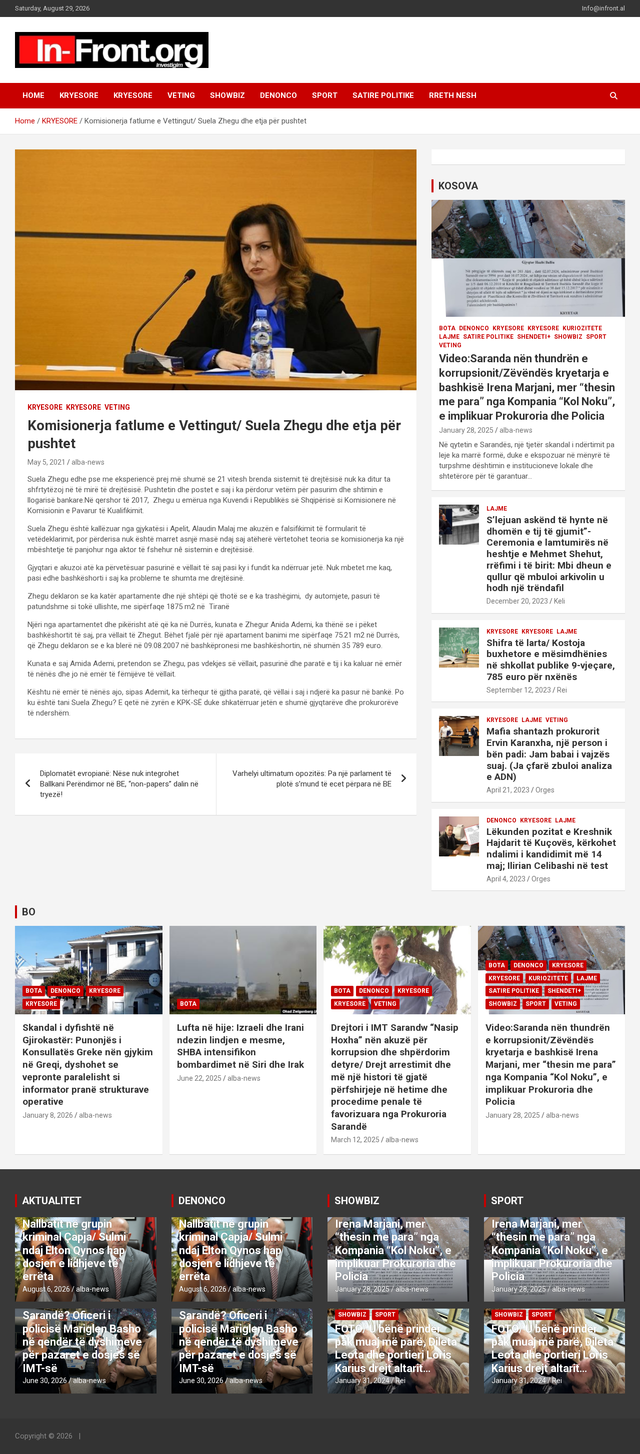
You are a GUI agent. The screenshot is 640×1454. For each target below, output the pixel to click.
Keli (559, 601)
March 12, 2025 (355, 1140)
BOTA (447, 328)
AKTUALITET (52, 1201)
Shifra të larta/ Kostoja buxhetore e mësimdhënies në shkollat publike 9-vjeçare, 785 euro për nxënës (550, 660)
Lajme (449, 336)
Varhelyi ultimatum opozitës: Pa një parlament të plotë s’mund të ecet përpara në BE (312, 778)
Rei (562, 690)
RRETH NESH (452, 95)
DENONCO (278, 95)
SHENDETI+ (533, 336)
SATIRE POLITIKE (383, 95)
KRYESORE (79, 95)
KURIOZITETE (582, 328)
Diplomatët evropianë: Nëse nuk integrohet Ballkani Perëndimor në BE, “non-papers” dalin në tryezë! (119, 784)
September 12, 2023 (518, 690)
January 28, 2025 (466, 430)
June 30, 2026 (44, 1381)
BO (29, 912)
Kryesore (133, 95)
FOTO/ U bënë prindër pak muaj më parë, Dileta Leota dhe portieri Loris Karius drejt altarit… (396, 1349)
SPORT (325, 95)
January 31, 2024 (362, 1381)
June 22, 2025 (199, 1078)
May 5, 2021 (47, 462)
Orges (545, 790)
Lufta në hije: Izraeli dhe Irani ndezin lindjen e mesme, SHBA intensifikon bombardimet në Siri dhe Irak (240, 1046)
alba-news (88, 462)
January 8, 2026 (47, 1115)
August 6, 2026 (46, 1289)
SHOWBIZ (227, 95)
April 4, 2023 (506, 879)
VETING (181, 95)
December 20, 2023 (517, 601)
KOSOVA (458, 186)
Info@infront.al (603, 8)
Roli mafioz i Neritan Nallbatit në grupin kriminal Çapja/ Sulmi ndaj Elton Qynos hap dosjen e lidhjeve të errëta (74, 1243)
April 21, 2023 (508, 790)
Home (33, 95)
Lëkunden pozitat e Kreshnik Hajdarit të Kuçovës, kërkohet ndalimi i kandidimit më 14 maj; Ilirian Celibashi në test (551, 848)
